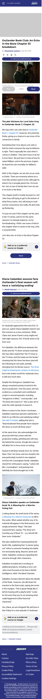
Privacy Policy (7, 666)
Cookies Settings (9, 678)
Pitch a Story (31, 662)
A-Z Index (30, 674)
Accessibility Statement (12, 674)
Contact (5, 658)
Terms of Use (31, 666)
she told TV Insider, (10, 420)
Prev (9, 89)
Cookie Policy (7, 670)
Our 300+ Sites (32, 658)
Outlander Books (14, 263)
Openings (30, 654)
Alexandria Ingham (12, 51)
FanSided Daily (8, 662)
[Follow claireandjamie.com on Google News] (36, 246)
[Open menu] (3, 3)
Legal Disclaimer (33, 670)
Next (33, 89)
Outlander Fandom (15, 639)
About (4, 654)
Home (4, 263)
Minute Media (12, 684)
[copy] (15, 54)
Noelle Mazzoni (11, 289)
